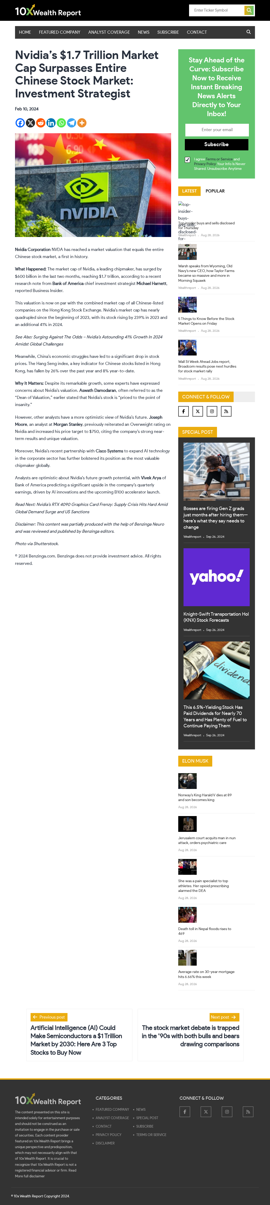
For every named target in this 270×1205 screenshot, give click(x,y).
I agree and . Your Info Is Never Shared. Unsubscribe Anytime (219, 164)
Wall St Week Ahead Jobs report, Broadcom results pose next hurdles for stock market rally (207, 366)
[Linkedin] (51, 122)
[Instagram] (212, 411)
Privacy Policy (205, 164)
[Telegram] (71, 122)
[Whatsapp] (61, 122)
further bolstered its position (93, 458)
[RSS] (226, 411)
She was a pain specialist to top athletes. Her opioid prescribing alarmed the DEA (203, 885)
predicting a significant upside (75, 485)
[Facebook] (20, 122)
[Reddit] (40, 122)
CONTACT (197, 32)
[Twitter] (197, 411)
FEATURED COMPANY (59, 32)
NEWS (144, 32)
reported (23, 291)
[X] (30, 122)
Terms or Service (219, 159)
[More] (81, 122)
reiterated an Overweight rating (134, 424)
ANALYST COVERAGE (109, 32)
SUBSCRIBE (168, 32)
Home (25, 32)
